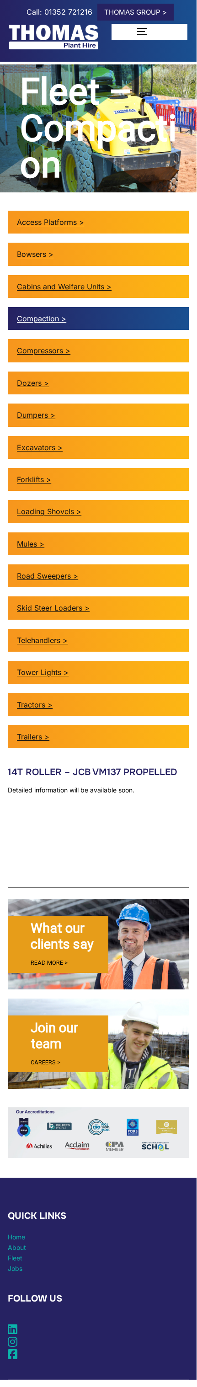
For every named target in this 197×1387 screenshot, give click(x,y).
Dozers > (33, 383)
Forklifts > (34, 479)
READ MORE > (49, 962)
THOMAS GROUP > (135, 12)
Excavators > (40, 447)
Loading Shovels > (49, 511)
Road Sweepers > (47, 575)
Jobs (15, 1268)
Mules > (30, 543)
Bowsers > (35, 254)
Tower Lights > (43, 672)
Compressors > (43, 350)
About (17, 1247)
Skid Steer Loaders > (53, 607)
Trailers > (33, 736)
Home (16, 1237)
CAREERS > (45, 1062)
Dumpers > (36, 415)
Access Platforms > (50, 222)
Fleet (15, 1258)
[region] (98, 944)
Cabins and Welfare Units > (64, 286)
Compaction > (41, 318)
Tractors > (35, 704)
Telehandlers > (42, 640)
